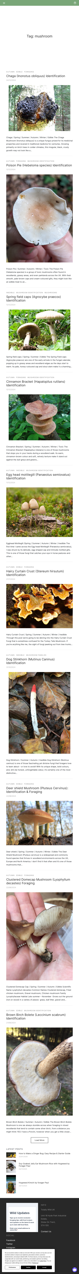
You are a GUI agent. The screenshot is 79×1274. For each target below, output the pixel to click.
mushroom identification (41, 161)
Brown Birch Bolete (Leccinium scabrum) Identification (36, 1016)
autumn (10, 72)
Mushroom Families (36, 655)
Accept (44, 1267)
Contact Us (46, 1231)
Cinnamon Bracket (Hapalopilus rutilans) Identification (35, 383)
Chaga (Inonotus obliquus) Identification (35, 76)
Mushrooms (51, 293)
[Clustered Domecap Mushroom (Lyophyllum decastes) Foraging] (39, 936)
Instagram (10, 1247)
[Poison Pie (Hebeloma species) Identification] (39, 218)
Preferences (12, 1267)
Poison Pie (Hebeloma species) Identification (39, 165)
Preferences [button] (35, 1263)
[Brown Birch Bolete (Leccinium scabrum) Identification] (39, 1072)
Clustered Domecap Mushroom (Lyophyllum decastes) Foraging (38, 881)
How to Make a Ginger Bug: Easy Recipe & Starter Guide (44, 1153)
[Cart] (75, 3)
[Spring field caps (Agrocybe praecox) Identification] (39, 330)
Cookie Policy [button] (43, 1261)
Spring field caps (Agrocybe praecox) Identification (33, 298)
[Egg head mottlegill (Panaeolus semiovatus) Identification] (39, 512)
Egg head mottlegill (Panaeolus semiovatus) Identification (38, 476)
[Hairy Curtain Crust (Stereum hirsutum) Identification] (39, 606)
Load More (39, 1140)
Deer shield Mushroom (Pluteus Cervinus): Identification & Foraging (37, 790)
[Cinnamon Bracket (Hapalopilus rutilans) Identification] (39, 417)
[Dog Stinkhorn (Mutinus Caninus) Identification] (39, 713)
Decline (28, 1267)
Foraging (29, 72)
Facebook (10, 1240)
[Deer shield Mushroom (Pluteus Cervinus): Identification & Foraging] (39, 823)
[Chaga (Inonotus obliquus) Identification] (39, 108)
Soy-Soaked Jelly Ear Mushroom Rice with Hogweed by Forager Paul (44, 1164)
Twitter (9, 1244)
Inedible (10, 293)
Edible (19, 72)
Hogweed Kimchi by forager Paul (34, 1183)
